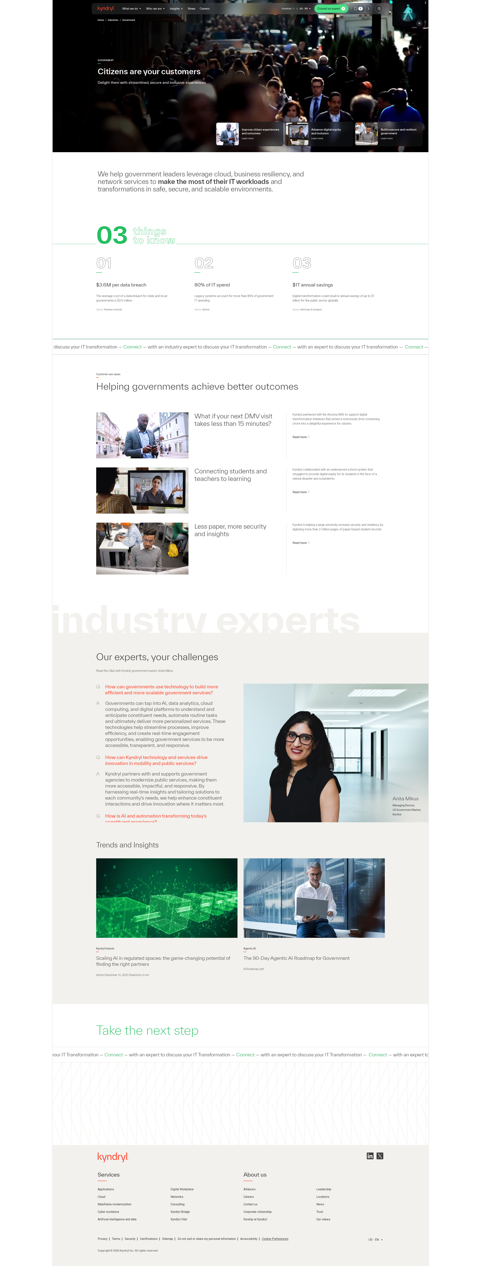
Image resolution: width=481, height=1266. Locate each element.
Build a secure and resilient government (399, 131)
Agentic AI (250, 948)
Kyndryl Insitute (105, 948)
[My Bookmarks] (368, 9)
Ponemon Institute (113, 309)
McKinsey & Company (311, 309)
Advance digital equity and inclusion (326, 131)
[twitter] (380, 1156)
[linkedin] (370, 1156)
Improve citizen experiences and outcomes (260, 131)
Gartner (205, 309)
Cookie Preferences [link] (275, 1239)
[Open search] (379, 9)
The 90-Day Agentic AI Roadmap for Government (297, 958)
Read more (300, 437)
